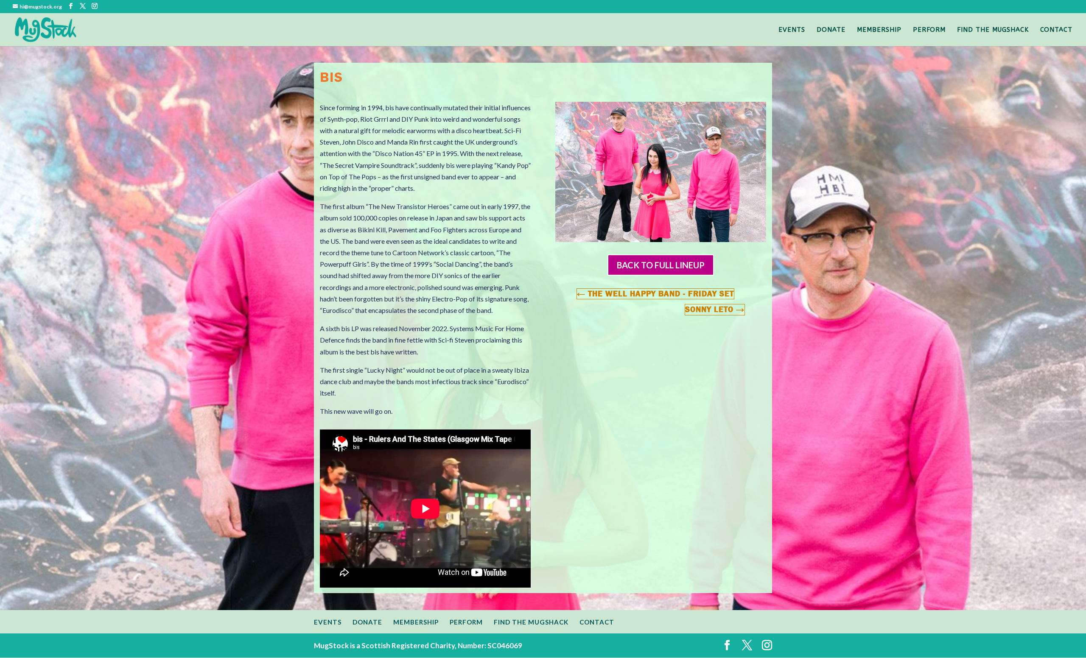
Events (791, 30)
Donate (831, 30)
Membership (879, 30)
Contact (1056, 30)
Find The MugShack (993, 30)
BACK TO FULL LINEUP (661, 265)
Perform (929, 30)
